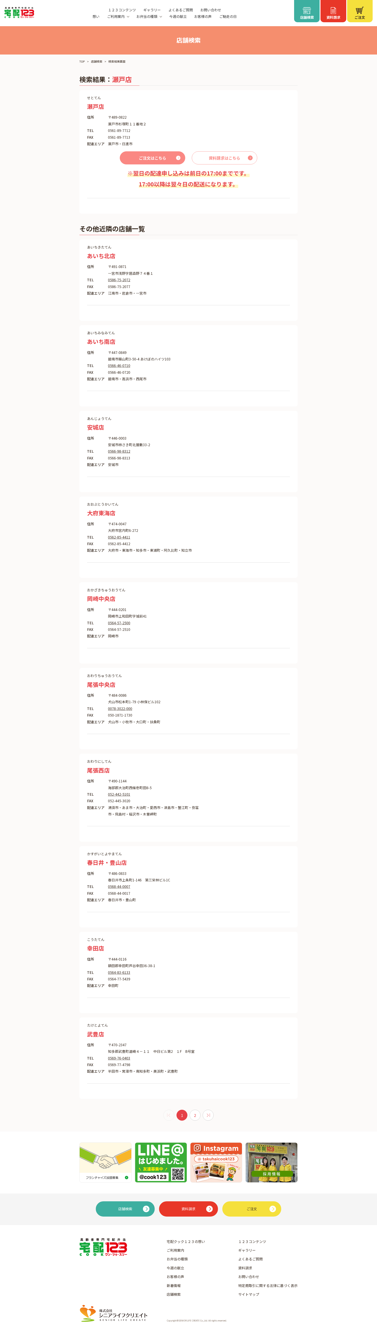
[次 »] (208, 1115)
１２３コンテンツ (122, 9)
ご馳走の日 (228, 16)
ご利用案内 (175, 1250)
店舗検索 (96, 61)
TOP (82, 61)
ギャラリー (152, 9)
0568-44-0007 (119, 886)
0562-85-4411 (119, 537)
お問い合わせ (210, 9)
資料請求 (245, 1267)
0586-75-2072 (119, 279)
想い (96, 16)
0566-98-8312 (119, 451)
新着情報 (174, 1285)
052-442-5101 (119, 794)
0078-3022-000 (120, 708)
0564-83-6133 (119, 972)
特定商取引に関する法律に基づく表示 (268, 1285)
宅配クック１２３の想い (186, 1241)
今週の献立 (178, 16)
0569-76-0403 (119, 1058)
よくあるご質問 (180, 9)
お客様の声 (203, 16)
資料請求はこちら (224, 158)
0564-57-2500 (119, 622)
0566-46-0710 (119, 365)
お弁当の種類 (177, 1258)
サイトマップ (248, 1294)
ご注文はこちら (152, 158)
